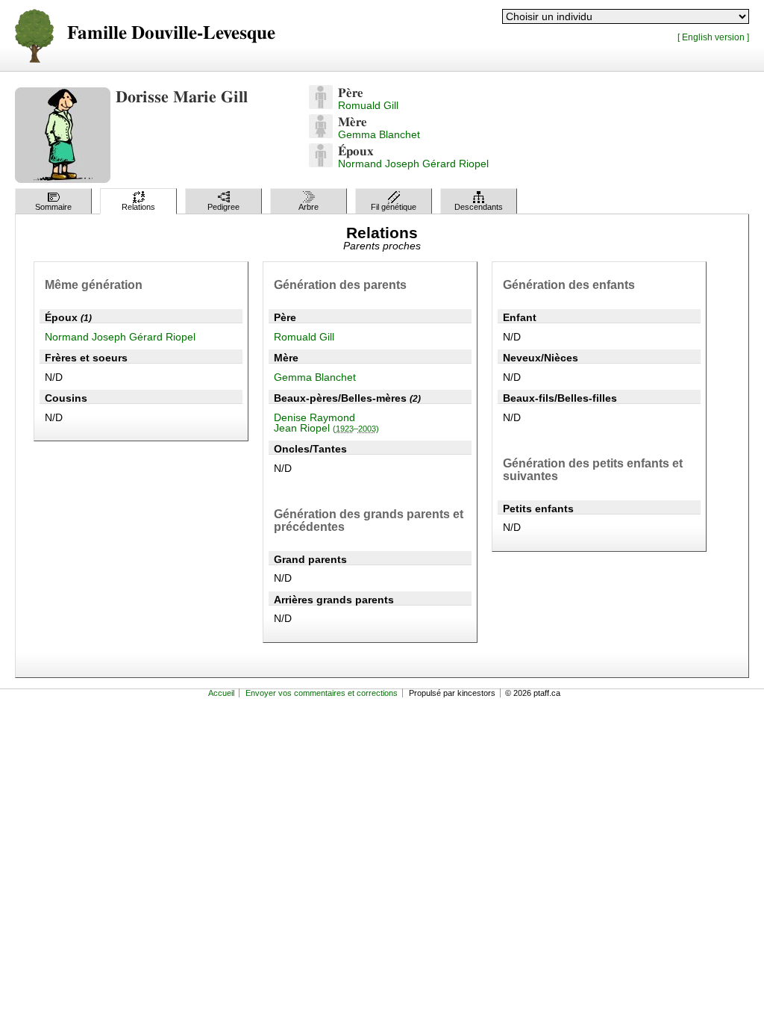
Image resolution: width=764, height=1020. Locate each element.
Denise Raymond (314, 417)
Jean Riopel (326, 428)
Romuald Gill (368, 105)
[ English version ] (713, 37)
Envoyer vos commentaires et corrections (321, 692)
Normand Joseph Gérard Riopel (413, 164)
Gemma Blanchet (379, 134)
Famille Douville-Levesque (171, 33)
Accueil (221, 692)
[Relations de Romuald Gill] (321, 105)
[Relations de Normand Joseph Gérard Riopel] (321, 164)
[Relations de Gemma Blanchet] (321, 134)
